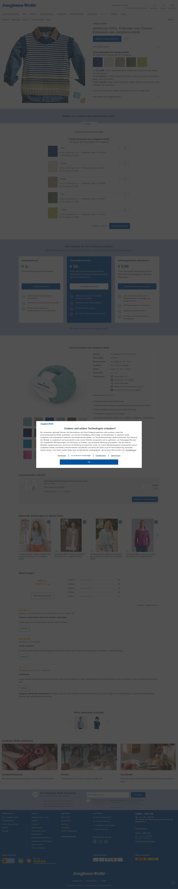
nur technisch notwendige (81, 455)
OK (89, 462)
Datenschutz (115, 455)
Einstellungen (131, 450)
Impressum (62, 455)
